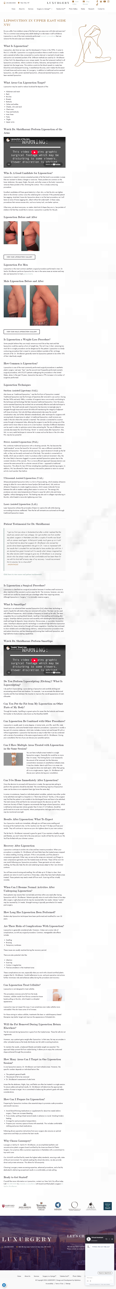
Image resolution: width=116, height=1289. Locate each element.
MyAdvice (77, 1280)
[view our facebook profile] (97, 1)
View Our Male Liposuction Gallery (22, 332)
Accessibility (49, 1284)
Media (83, 9)
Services (30, 9)
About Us (22, 9)
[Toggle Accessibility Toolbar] (4, 1285)
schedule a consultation (27, 1184)
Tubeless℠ (60, 9)
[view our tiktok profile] (97, 4)
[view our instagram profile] (108, 1)
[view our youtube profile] (104, 1)
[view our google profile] (101, 1)
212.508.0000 (12, 1184)
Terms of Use (59, 1284)
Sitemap (68, 1284)
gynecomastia (28, 274)
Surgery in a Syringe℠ (43, 9)
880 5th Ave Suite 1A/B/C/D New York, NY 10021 (35, 1247)
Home (13, 9)
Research (91, 9)
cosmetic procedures (48, 36)
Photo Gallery (73, 9)
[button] (19, 257)
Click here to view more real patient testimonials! (23, 574)
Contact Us (101, 9)
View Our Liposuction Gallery (19, 257)
